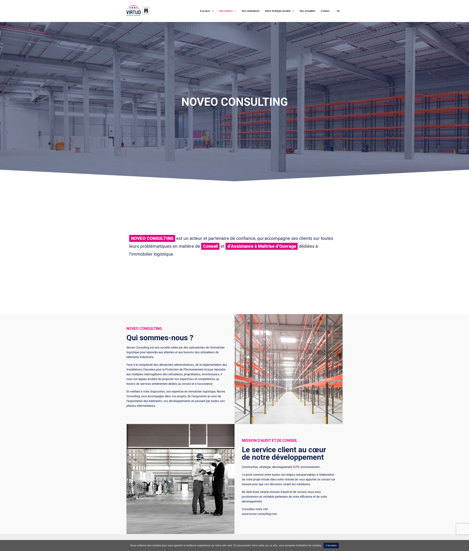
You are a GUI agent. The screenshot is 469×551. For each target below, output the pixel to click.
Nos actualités (307, 11)
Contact (325, 11)
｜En (337, 11)
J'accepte (331, 545)
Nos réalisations (250, 11)
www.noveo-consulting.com (259, 514)
